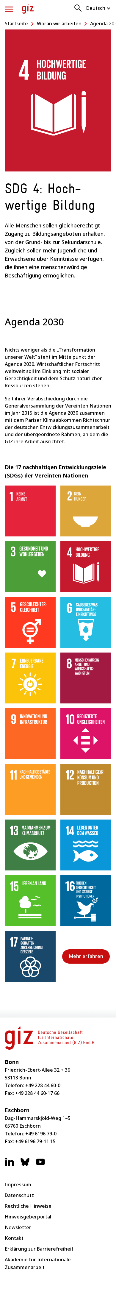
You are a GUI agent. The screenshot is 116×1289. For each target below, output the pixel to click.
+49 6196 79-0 (41, 1133)
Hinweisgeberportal (28, 1216)
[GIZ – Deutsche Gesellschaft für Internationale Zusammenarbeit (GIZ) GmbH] (28, 9)
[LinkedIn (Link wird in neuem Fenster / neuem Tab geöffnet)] (9, 1165)
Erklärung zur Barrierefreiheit (39, 1249)
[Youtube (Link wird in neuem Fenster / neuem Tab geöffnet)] (40, 1165)
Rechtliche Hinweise (28, 1206)
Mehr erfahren (86, 956)
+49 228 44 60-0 (42, 1085)
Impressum (18, 1184)
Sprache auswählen (98, 8)
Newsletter (18, 1227)
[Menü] (9, 9)
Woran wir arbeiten (59, 23)
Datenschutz (19, 1195)
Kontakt (14, 1238)
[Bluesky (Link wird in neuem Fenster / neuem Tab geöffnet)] (25, 1165)
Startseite (16, 23)
